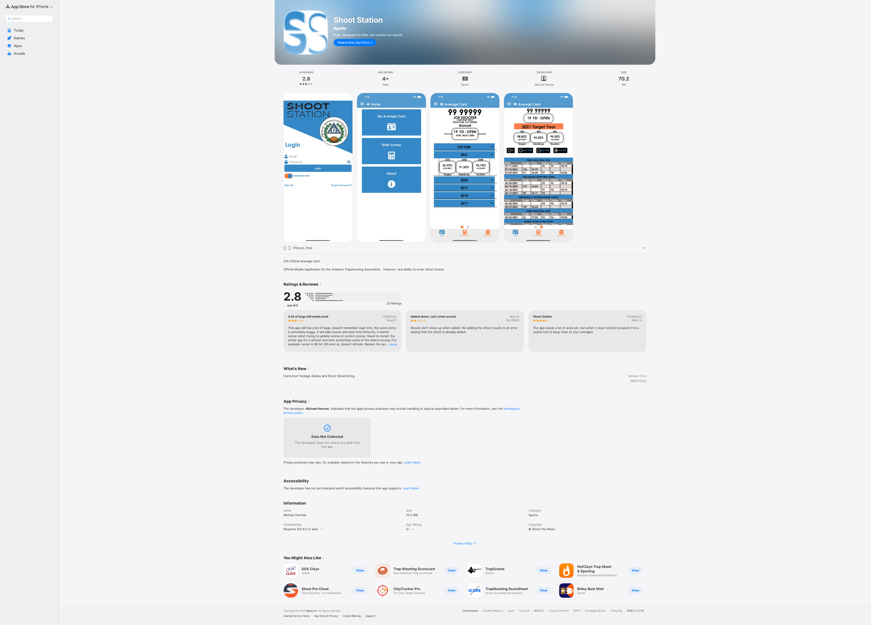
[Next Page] (651, 331)
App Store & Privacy (326, 616)
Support (370, 616)
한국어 (576, 611)
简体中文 (539, 611)
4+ (408, 529)
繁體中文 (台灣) (635, 611)
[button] (29, 30)
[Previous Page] (279, 331)
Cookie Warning (352, 616)
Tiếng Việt (616, 611)
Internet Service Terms (297, 616)
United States (470, 611)
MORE (393, 344)
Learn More (412, 462)
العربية (511, 611)
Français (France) (559, 611)
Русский (524, 611)
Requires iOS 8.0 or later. (301, 529)
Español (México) (493, 611)
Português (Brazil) (595, 611)
